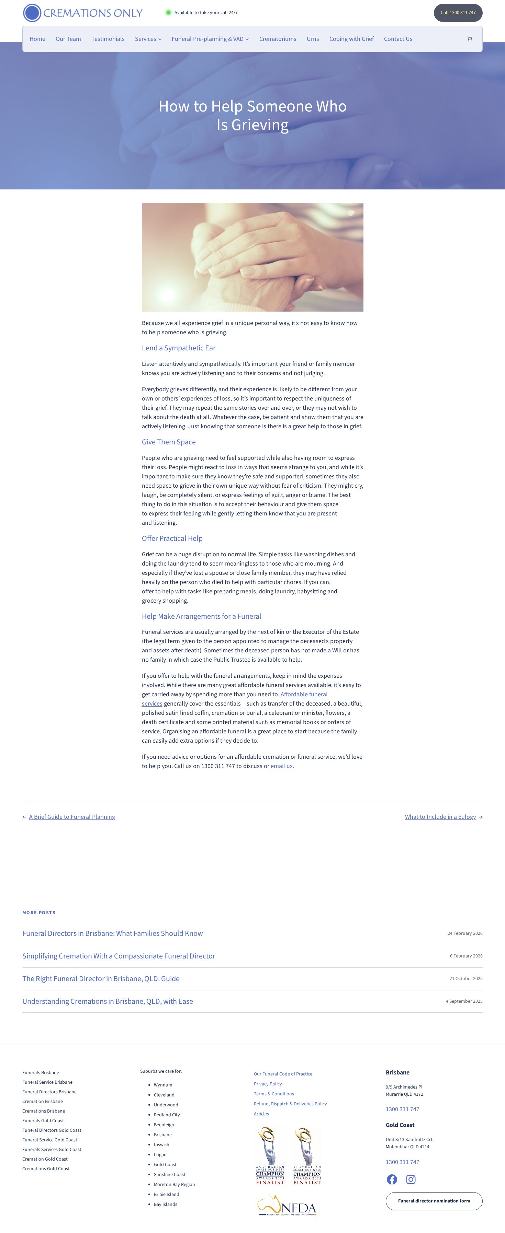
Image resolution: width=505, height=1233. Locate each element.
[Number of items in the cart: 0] (469, 39)
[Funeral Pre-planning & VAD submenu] (247, 39)
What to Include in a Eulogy (440, 817)
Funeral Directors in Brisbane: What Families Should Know (112, 933)
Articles (261, 1113)
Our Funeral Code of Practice (283, 1074)
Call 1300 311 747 (458, 12)
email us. (282, 766)
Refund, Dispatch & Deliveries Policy (290, 1104)
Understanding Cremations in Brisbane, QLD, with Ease (107, 1001)
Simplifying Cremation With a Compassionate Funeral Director (118, 956)
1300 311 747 (402, 1109)
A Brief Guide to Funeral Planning (72, 817)
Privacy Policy (268, 1084)
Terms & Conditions (274, 1094)
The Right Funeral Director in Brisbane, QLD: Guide (101, 979)
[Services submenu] (160, 39)
